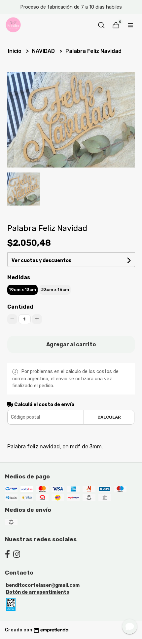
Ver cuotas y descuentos (41, 260)
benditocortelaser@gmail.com (43, 585)
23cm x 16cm (55, 289)
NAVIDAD (44, 51)
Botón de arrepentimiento (37, 592)
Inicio (15, 51)
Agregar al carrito (71, 344)
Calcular (109, 417)
